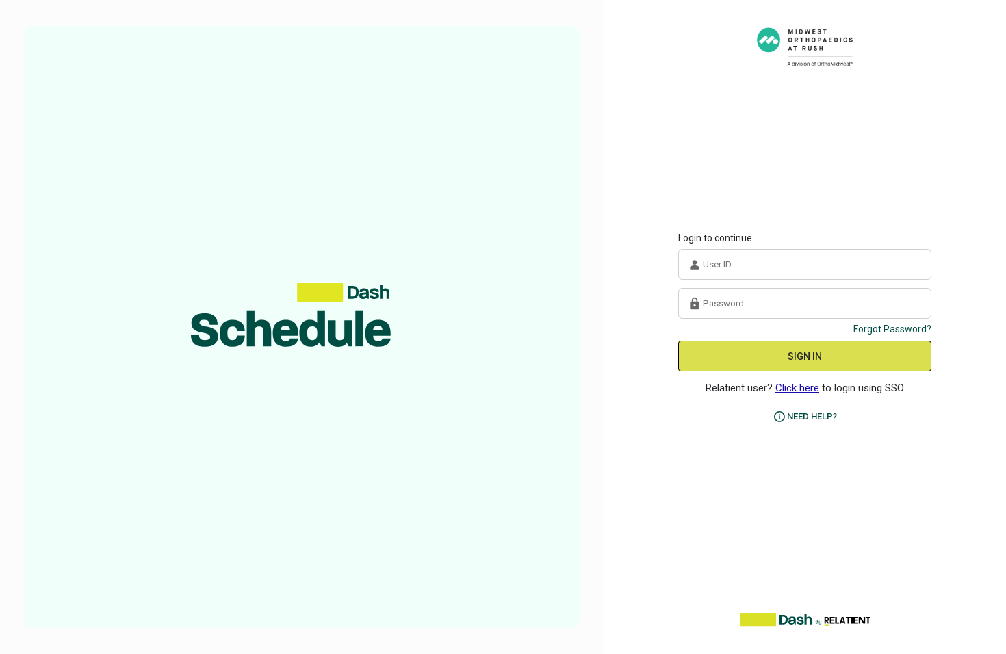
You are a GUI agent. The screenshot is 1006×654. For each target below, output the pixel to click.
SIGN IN (805, 356)
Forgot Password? (892, 329)
